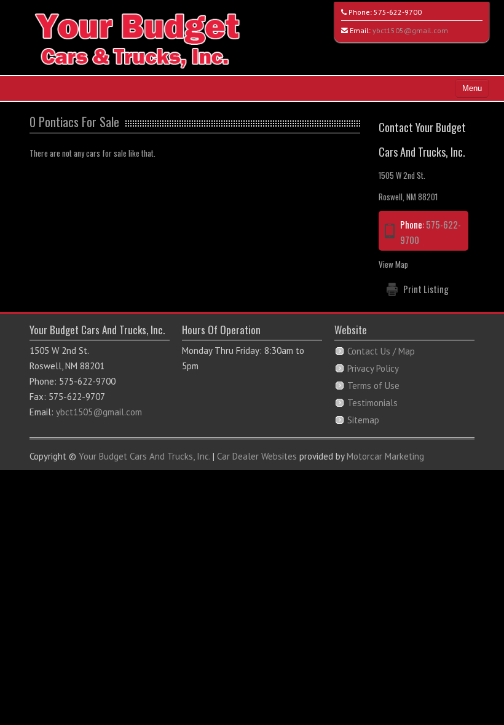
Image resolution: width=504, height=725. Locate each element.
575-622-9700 (398, 12)
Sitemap (363, 420)
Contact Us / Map (381, 351)
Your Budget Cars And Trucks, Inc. (144, 456)
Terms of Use (373, 385)
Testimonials (372, 403)
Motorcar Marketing (385, 456)
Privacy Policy (373, 368)
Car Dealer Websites (257, 456)
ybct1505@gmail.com (410, 30)
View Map (393, 264)
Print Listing (426, 289)
